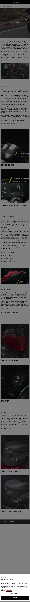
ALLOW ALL (15, 598)
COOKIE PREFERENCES (15, 593)
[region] (15, 587)
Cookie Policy (9, 590)
